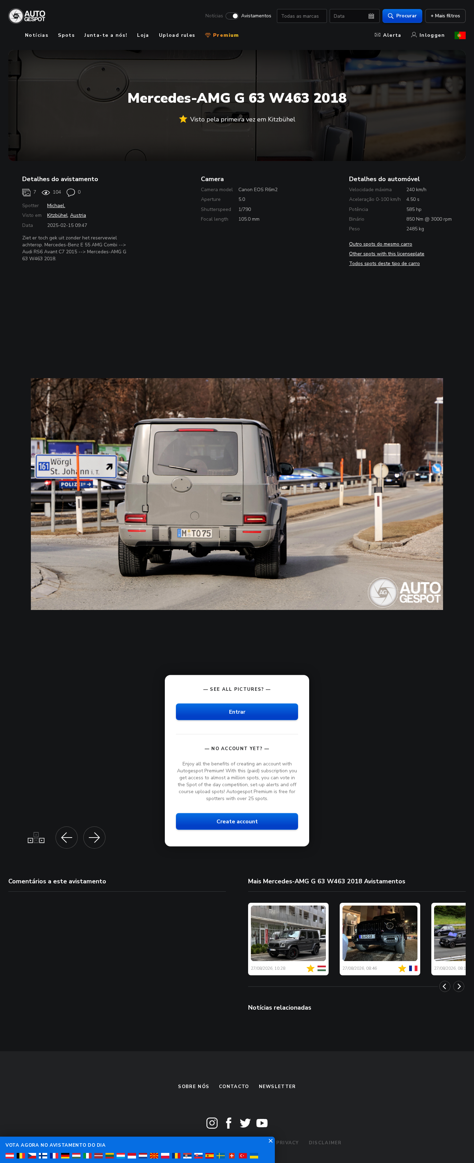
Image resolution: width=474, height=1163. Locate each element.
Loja (143, 35)
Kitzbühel (57, 215)
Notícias (214, 16)
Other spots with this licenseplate (386, 254)
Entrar (237, 712)
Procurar (406, 15)
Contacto (234, 1087)
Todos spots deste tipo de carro (384, 263)
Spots (66, 35)
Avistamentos (256, 16)
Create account (237, 821)
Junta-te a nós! (105, 35)
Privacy (287, 1143)
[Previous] (445, 986)
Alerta (392, 35)
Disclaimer (325, 1143)
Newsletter (277, 1087)
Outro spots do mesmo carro (380, 244)
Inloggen (432, 35)
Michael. (56, 205)
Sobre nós (193, 1087)
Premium (225, 35)
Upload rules (177, 35)
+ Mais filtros (445, 15)
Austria (78, 215)
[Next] (459, 986)
